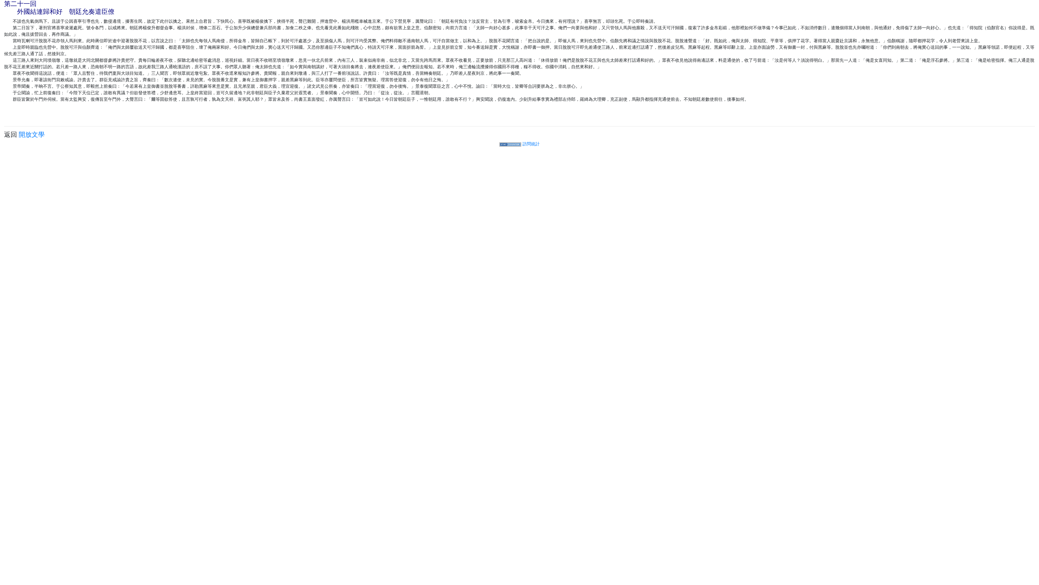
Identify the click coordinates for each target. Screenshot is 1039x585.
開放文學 (32, 134)
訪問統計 (531, 144)
